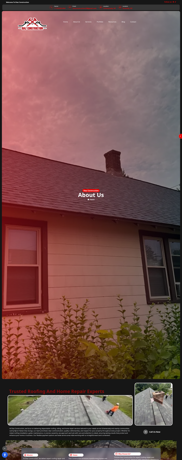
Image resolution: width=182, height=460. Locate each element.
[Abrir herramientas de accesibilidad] (5, 455)
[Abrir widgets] (180, 136)
